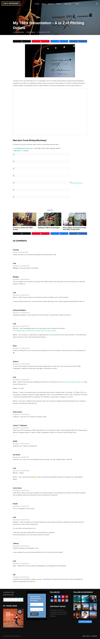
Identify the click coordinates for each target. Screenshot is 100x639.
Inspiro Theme (86, 636)
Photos (37, 4)
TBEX (34, 81)
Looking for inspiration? (8, 593)
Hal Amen (16, 455)
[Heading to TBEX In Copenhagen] (49, 219)
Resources (68, 4)
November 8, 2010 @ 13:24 (21, 577)
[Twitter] (56, 597)
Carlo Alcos (17, 488)
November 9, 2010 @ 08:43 (21, 379)
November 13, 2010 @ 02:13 (21, 312)
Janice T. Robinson (20, 425)
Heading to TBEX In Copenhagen (49, 227)
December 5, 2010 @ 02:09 (21, 279)
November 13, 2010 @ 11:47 (21, 295)
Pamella (16, 250)
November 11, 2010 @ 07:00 (21, 348)
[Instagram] (63, 597)
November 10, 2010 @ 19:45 (21, 364)
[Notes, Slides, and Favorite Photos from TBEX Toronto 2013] (74, 219)
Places (58, 4)
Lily (14, 574)
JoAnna (16, 543)
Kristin (15, 504)
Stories (50, 4)
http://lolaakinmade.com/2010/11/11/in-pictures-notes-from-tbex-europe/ (34, 330)
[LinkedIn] (52, 600)
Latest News (31, 32)
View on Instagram (86, 621)
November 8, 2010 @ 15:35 (21, 520)
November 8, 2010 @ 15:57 (21, 506)
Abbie (15, 441)
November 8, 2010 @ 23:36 (21, 443)
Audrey (16, 361)
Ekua (15, 346)
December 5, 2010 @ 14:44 (21, 266)
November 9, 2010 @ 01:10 (21, 428)
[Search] (20, 599)
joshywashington (19, 310)
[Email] (52, 597)
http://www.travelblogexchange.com (72, 382)
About (77, 4)
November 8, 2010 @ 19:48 (21, 470)
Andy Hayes (17, 412)
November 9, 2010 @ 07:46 (21, 414)
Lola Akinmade (19, 32)
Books (44, 4)
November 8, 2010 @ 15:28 (21, 546)
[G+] (56, 600)
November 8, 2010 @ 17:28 (21, 490)
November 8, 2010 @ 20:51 (21, 457)
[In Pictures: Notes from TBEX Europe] (24, 219)
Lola (14, 263)
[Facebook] (59, 597)
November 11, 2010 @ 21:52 (21, 326)
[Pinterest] (67, 597)
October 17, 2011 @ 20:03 (20, 252)
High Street (17, 150)
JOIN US (34, 614)
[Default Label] (59, 600)
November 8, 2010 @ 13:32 (21, 563)
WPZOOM (94, 636)
